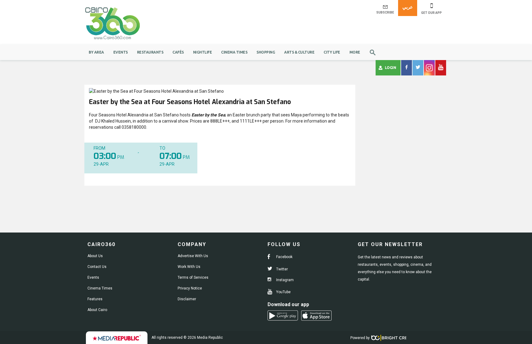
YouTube (283, 292)
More (354, 52)
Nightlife (202, 52)
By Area (96, 52)
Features (95, 299)
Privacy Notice (190, 288)
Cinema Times (234, 52)
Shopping (265, 52)
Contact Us (97, 267)
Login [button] (390, 68)
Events (120, 52)
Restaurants (150, 52)
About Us (95, 256)
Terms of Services (193, 277)
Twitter (281, 269)
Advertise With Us (193, 256)
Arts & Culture (299, 52)
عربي (407, 7)
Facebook (283, 257)
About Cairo (97, 310)
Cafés (178, 52)
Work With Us (189, 267)
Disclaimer (187, 299)
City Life (332, 52)
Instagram (284, 280)
